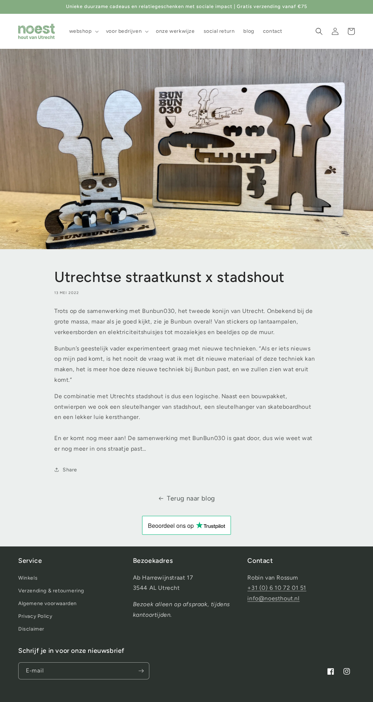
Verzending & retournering (51, 591)
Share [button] (70, 470)
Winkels (28, 578)
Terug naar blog (191, 498)
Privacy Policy (35, 616)
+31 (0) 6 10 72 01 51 (276, 587)
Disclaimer (31, 629)
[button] (83, 31)
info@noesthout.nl (273, 598)
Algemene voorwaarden (47, 603)
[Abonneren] (141, 670)
